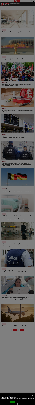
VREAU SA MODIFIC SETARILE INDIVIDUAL (12, 403)
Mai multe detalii (9, 396)
